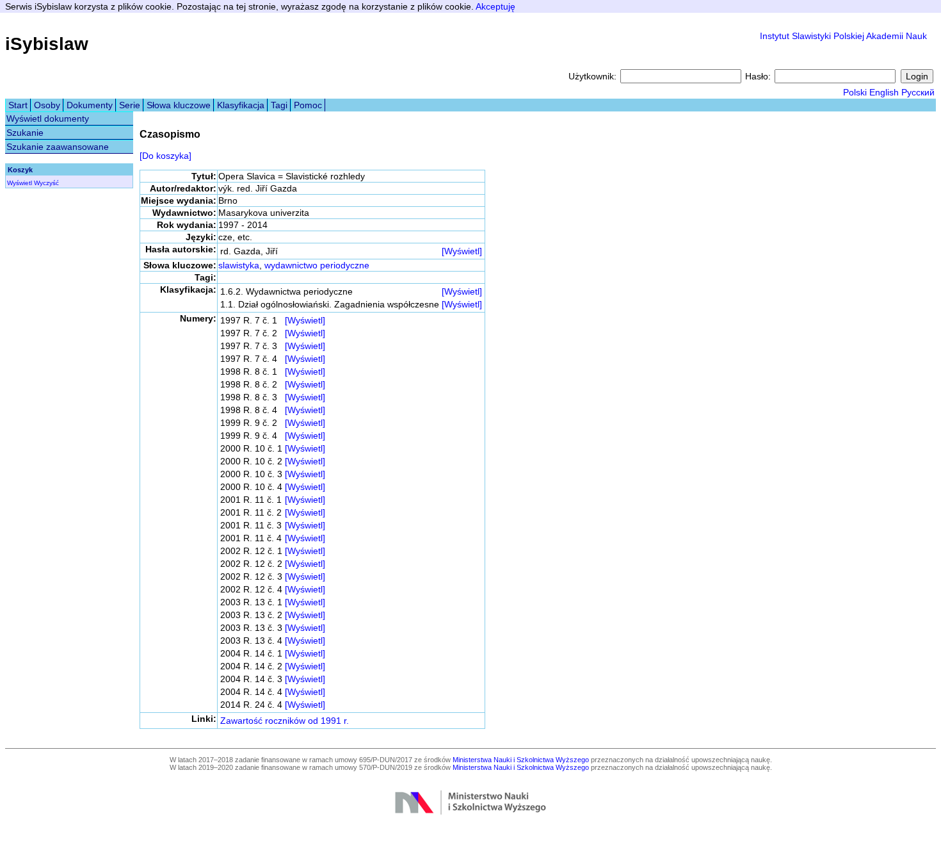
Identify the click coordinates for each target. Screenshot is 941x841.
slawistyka (238, 265)
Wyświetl (19, 182)
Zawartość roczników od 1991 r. (284, 720)
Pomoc (308, 105)
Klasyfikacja (240, 105)
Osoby (47, 105)
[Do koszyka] (165, 156)
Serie (129, 105)
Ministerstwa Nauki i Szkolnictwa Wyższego (521, 759)
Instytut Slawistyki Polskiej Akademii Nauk (843, 36)
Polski (855, 92)
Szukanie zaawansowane (57, 147)
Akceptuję (495, 6)
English (884, 92)
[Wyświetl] (462, 251)
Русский (918, 92)
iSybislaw (46, 44)
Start (18, 105)
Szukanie (25, 132)
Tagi (279, 105)
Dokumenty (90, 105)
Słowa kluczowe (179, 105)
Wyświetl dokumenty (47, 118)
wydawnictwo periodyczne (316, 265)
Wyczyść (46, 182)
